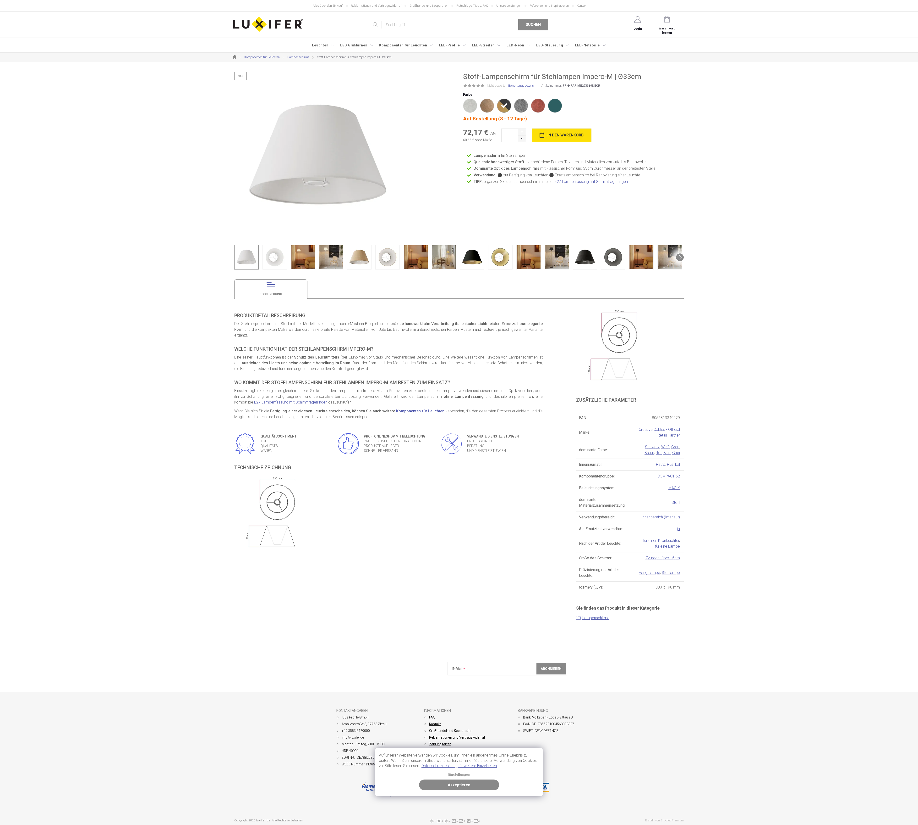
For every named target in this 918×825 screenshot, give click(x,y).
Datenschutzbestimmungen (468, 685)
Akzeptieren (459, 785)
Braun (649, 452)
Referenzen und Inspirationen (549, 5)
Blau (667, 452)
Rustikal (673, 464)
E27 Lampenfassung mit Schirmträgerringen (591, 181)
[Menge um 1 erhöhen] (522, 132)
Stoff (676, 502)
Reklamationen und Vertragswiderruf (376, 5)
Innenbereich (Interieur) (660, 517)
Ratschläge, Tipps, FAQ (472, 5)
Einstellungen (459, 774)
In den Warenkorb (565, 135)
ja (678, 529)
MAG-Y (674, 488)
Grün (676, 452)
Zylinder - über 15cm (662, 558)
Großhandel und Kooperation (429, 5)
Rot (659, 452)
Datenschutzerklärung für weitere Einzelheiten (459, 765)
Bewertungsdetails (521, 85)
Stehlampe (671, 572)
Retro (660, 464)
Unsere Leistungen (508, 5)
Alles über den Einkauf (328, 5)
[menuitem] (323, 45)
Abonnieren (551, 669)
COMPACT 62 (668, 476)
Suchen (533, 24)
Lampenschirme (595, 618)
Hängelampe (649, 572)
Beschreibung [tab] (271, 294)
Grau (675, 447)
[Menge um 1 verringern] (522, 138)
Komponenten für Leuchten (420, 411)
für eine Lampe (667, 546)
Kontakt (582, 5)
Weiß (665, 447)
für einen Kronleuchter (661, 540)
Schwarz (652, 447)
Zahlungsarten (440, 744)
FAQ (432, 717)
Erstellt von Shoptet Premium (664, 820)
